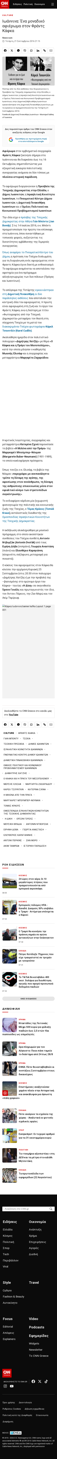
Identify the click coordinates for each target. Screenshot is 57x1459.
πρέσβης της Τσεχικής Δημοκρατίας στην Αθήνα (28, 221)
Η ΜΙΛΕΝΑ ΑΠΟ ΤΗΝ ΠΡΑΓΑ (18, 795)
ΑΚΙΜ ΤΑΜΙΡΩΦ (11, 846)
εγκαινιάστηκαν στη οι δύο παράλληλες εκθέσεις (28, 294)
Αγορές (34, 1248)
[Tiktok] (46, 1381)
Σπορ (6, 1248)
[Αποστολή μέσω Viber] (25, 50)
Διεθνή (33, 1254)
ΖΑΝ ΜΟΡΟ (31, 840)
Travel (34, 1283)
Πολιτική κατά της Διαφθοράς (17, 1415)
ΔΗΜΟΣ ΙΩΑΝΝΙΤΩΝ (38, 744)
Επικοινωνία (42, 1415)
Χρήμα (33, 1235)
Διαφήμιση (8, 1421)
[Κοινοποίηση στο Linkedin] (38, 50)
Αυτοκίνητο (10, 1302)
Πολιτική (28, 4)
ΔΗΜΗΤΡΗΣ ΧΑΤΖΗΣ (16, 773)
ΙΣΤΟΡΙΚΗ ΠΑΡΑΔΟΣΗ (35, 846)
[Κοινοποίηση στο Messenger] (18, 50)
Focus (8, 1319)
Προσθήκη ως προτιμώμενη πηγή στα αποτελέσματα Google (31, 140)
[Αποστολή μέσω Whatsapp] (31, 50)
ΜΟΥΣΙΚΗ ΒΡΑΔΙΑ (13, 824)
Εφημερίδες (39, 1336)
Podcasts (36, 1327)
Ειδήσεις (17, 4)
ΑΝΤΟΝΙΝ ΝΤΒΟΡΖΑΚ (37, 824)
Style (7, 1283)
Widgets (34, 1343)
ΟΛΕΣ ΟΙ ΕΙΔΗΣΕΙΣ (28, 999)
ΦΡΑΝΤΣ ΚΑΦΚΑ (26, 733)
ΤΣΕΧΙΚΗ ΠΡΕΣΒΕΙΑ (14, 744)
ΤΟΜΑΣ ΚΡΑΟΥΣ (12, 805)
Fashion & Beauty (13, 1296)
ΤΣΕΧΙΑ (26, 738)
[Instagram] (5, 1386)
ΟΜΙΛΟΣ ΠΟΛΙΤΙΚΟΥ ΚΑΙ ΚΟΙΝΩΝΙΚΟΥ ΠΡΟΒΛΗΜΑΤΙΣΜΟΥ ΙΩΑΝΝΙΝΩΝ (23, 767)
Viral (5, 1266)
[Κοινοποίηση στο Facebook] (5, 50)
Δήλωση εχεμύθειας (34, 1409)
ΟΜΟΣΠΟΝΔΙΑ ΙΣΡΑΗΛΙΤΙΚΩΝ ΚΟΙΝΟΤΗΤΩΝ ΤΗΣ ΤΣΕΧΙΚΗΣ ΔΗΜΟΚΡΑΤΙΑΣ (26, 812)
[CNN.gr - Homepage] (4, 4)
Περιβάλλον (10, 1260)
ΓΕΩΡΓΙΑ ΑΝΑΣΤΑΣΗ (33, 829)
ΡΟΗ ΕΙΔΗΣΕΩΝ (13, 864)
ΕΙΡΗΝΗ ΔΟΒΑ (11, 829)
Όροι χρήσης (9, 1402)
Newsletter (36, 1349)
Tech (6, 1254)
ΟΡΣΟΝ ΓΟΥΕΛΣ (25, 818)
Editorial (8, 1326)
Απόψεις (8, 1332)
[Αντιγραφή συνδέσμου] (45, 50)
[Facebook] (33, 1381)
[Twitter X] (40, 1381)
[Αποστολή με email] (51, 50)
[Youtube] (11, 1386)
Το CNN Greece (38, 1355)
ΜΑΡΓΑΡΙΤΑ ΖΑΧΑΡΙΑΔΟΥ (38, 784)
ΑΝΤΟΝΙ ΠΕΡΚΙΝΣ (13, 840)
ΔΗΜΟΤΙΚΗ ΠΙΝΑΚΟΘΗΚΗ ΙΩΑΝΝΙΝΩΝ (23, 760)
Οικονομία (39, 4)
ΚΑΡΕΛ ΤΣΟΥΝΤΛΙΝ (14, 789)
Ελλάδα (7, 1229)
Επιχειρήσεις (37, 1242)
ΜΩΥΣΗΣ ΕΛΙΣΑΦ (12, 784)
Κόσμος (8, 1235)
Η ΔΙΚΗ (8, 818)
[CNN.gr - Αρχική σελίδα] (7, 1373)
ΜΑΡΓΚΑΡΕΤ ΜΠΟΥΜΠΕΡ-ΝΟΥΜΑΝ (22, 800)
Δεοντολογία (25, 1402)
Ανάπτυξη (35, 1229)
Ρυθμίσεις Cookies (12, 1409)
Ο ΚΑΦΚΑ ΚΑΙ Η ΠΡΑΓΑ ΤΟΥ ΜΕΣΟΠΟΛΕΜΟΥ (26, 778)
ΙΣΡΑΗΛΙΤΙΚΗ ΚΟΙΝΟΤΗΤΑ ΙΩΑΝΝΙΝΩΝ (23, 749)
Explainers (9, 1339)
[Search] (51, 1209)
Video (33, 1319)
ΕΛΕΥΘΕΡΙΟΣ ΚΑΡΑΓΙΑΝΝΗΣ (18, 835)
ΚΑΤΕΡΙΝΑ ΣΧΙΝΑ (37, 789)
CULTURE (7, 15)
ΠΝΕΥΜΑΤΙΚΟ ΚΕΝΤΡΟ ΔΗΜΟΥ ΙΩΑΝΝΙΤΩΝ (26, 754)
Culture (7, 1290)
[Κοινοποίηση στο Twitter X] (12, 50)
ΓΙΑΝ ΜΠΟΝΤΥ (11, 738)
